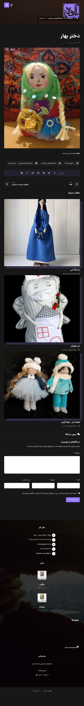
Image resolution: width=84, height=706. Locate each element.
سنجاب (42, 607)
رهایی (42, 584)
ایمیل (52, 480)
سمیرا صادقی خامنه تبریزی (25, 163)
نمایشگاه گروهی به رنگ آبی (48, 163)
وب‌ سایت (25, 480)
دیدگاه (77, 453)
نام (78, 480)
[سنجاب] (42, 597)
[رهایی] (42, 575)
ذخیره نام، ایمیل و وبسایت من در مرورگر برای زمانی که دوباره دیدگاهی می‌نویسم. (49, 493)
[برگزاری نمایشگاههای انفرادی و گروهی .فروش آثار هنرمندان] (71, 11)
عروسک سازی (12, 163)
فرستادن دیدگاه (73, 500)
